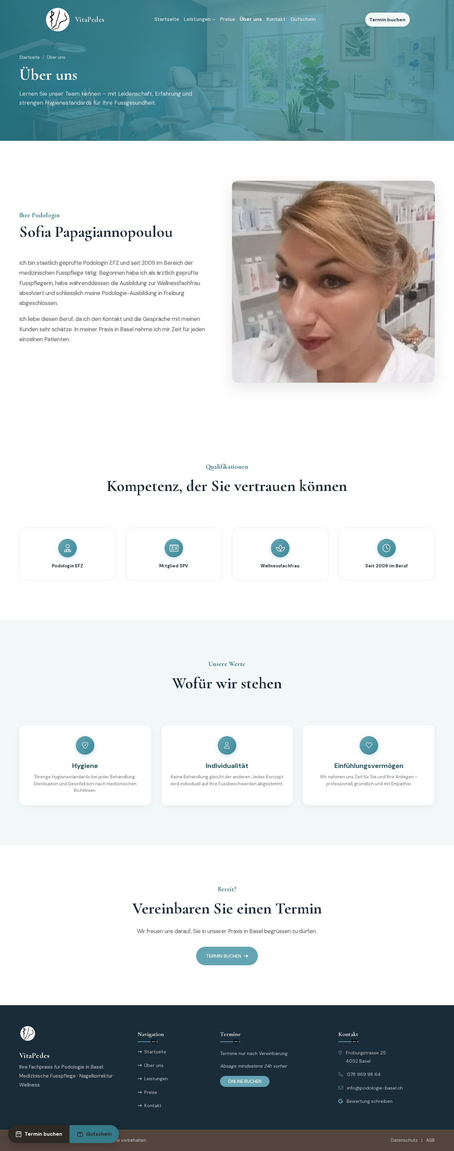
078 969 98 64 (364, 1074)
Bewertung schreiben (370, 1101)
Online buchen (245, 1081)
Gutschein (303, 19)
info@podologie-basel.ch (375, 1088)
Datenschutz (404, 1140)
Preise (227, 19)
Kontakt (276, 19)
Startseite (166, 19)
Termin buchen (387, 20)
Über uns (251, 19)
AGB (430, 1140)
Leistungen (197, 19)
